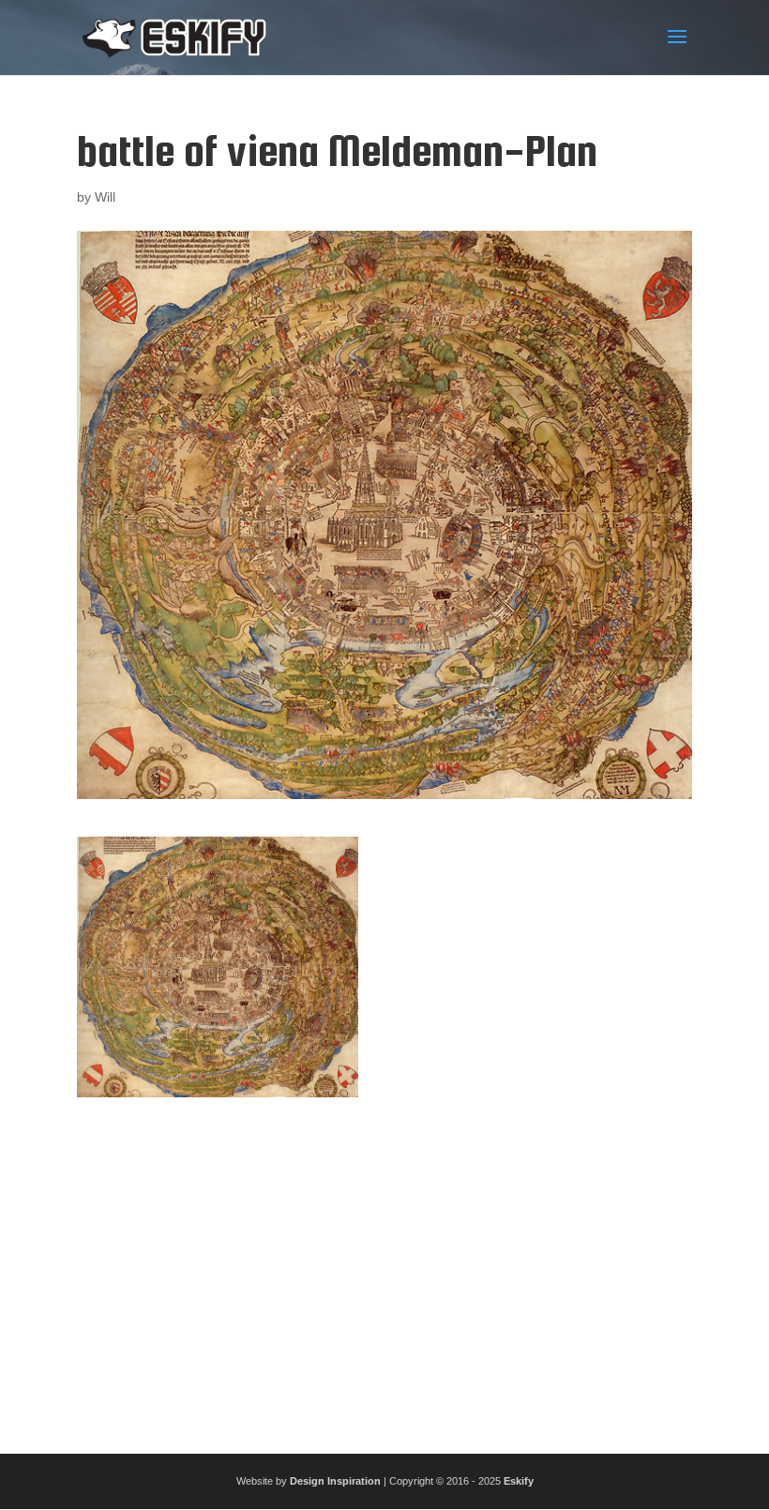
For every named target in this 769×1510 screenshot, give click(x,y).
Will (105, 196)
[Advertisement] (384, 1268)
